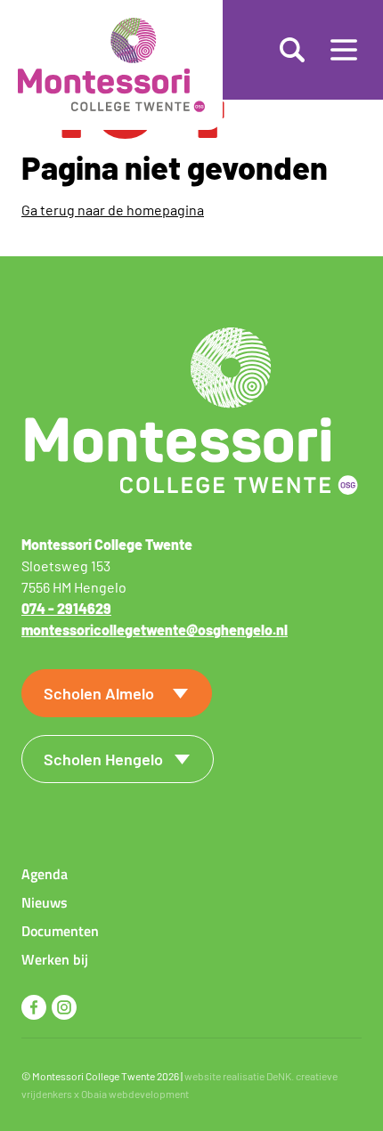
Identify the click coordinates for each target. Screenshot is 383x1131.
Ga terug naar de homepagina (112, 209)
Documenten (60, 930)
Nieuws (44, 902)
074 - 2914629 (66, 608)
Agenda (44, 874)
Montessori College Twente (93, 1076)
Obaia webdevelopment (135, 1093)
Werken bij (54, 959)
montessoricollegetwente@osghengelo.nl (154, 629)
